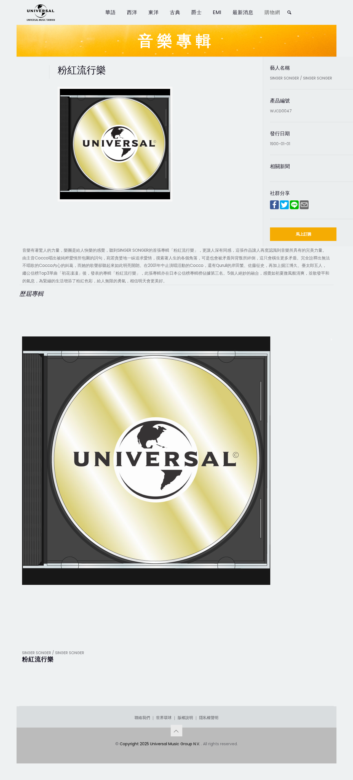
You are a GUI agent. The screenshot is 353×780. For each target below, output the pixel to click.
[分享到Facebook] (274, 208)
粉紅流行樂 (38, 659)
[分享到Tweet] (284, 208)
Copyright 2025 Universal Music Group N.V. (160, 744)
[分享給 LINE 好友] (294, 208)
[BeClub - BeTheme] (40, 12)
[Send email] (304, 208)
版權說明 (185, 717)
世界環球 (164, 717)
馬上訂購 (303, 234)
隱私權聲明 (208, 717)
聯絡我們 (142, 717)
